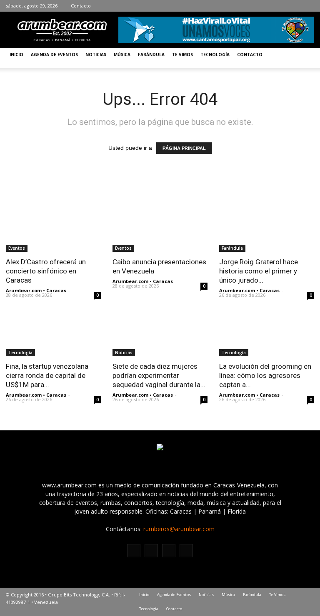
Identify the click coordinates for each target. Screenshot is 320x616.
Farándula (151, 54)
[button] (304, 58)
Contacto (81, 5)
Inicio (16, 54)
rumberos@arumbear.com (179, 529)
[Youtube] (308, 6)
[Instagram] (283, 6)
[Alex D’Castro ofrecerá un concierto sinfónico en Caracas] (53, 228)
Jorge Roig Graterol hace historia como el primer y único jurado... (258, 271)
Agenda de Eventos (54, 54)
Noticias (95, 54)
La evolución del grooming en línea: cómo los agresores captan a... (265, 375)
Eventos (16, 248)
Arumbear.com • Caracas (36, 290)
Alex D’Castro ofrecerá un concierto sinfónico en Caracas (46, 271)
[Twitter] (295, 6)
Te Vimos (182, 54)
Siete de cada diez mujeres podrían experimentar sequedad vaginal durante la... (158, 375)
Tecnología (215, 54)
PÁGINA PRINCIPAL (184, 148)
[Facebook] (270, 6)
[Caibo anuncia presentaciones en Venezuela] (160, 228)
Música (122, 54)
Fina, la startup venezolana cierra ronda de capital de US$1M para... (47, 375)
